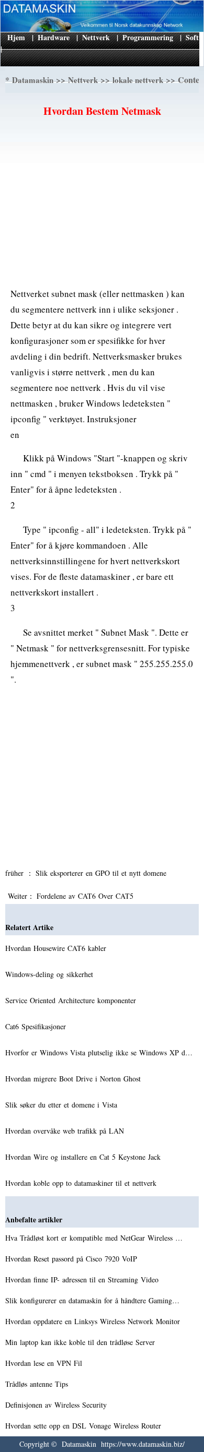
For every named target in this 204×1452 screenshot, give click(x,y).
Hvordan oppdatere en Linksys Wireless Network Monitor (94, 1321)
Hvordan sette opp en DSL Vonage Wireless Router (84, 1426)
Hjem (16, 37)
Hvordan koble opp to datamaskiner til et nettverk (82, 1183)
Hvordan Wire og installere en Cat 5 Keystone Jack (84, 1157)
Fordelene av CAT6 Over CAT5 (86, 896)
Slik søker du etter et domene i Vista (62, 1105)
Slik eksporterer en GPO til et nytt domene (102, 873)
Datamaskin (32, 80)
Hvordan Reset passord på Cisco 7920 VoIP (72, 1259)
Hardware (54, 37)
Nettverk (96, 37)
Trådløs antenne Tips (38, 1384)
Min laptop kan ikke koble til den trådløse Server (81, 1342)
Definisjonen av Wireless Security (57, 1405)
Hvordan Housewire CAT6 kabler (57, 948)
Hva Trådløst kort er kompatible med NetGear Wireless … (94, 1238)
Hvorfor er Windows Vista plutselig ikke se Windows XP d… (98, 1052)
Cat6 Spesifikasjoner (37, 1026)
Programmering (147, 37)
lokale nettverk (137, 80)
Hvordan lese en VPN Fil (45, 1363)
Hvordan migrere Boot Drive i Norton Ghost (74, 1079)
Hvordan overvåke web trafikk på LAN (66, 1131)
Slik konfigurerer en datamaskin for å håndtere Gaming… (92, 1300)
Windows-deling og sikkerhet (50, 974)
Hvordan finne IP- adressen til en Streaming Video (83, 1279)
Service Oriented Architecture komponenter (72, 1000)
